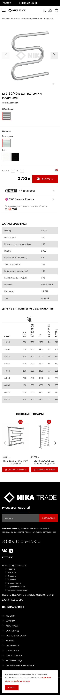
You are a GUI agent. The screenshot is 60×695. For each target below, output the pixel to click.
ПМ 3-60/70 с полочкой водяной (15, 462)
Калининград (14, 660)
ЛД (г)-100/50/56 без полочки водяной (44, 462)
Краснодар (12, 625)
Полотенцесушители (32, 18)
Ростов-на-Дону (16, 635)
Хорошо (11, 688)
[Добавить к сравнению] (20, 422)
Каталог (16, 18)
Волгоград (12, 630)
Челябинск (12, 645)
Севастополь (14, 655)
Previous (4, 443)
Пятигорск (12, 650)
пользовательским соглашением (40, 532)
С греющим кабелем (16, 586)
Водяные (48, 18)
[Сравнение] (50, 10)
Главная (6, 18)
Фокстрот (12, 572)
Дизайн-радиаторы (12, 600)
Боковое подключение (17, 590)
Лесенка (11, 569)
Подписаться (48, 518)
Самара (10, 620)
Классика (12, 576)
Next (55, 443)
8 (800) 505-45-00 (21, 541)
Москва (10, 615)
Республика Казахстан (20, 665)
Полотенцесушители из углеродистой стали (28, 595)
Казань (10, 640)
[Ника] (30, 497)
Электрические (14, 583)
